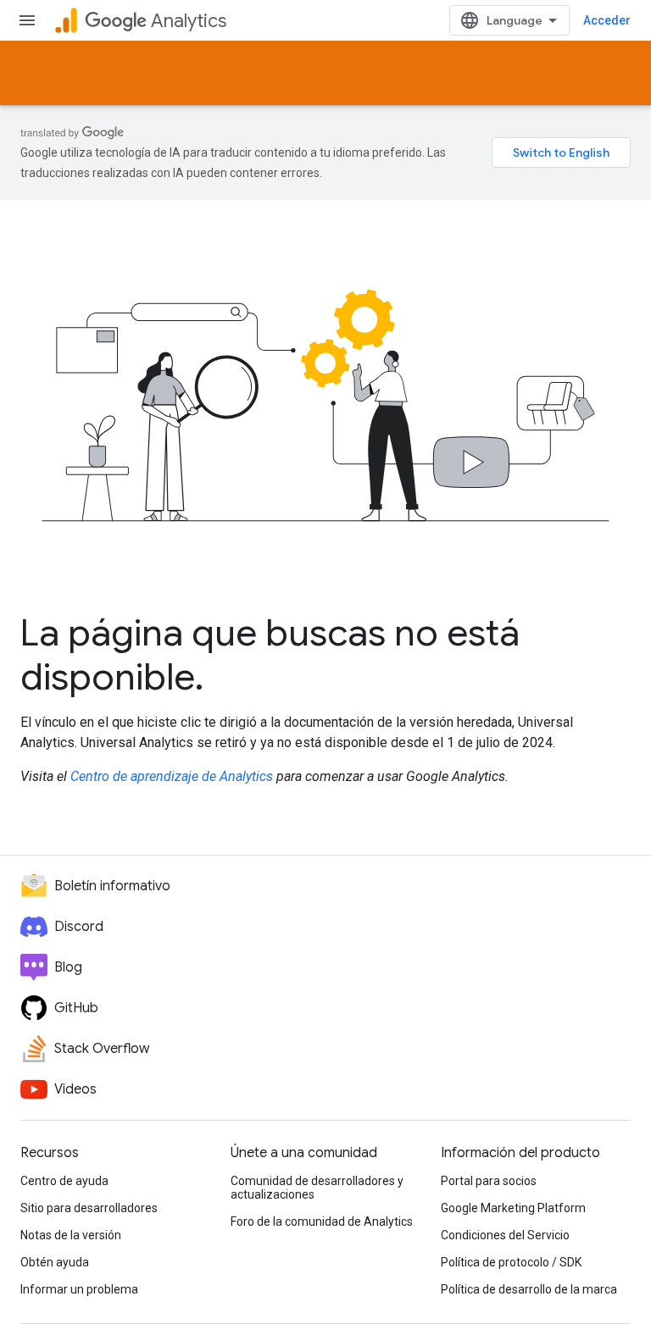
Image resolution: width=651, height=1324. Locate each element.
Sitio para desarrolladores (89, 1208)
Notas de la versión (70, 1235)
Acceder (607, 20)
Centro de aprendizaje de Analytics (171, 776)
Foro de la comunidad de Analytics (322, 1221)
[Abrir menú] (27, 20)
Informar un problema (79, 1289)
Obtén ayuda (54, 1262)
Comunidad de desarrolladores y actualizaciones (317, 1187)
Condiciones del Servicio (505, 1235)
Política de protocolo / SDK (511, 1262)
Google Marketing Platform (513, 1208)
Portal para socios (489, 1181)
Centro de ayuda (64, 1181)
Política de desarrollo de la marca (529, 1289)
